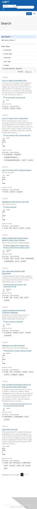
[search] (14, 6)
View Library (5, 106)
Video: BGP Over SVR (9, 429)
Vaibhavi (8, 353)
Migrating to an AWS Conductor (13, 345)
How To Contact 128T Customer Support (16, 170)
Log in (29, 13)
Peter (7, 100)
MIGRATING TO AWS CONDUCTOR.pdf (18, 351)
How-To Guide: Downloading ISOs (14, 80)
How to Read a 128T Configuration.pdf (17, 135)
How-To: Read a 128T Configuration (15, 118)
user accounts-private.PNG (14, 322)
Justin (7, 138)
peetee (8, 209)
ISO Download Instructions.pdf (15, 97)
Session (8, 324)
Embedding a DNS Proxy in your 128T (15, 202)
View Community (14, 106)
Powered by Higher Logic (18, 507)
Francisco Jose (8, 250)
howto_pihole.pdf (10, 207)
